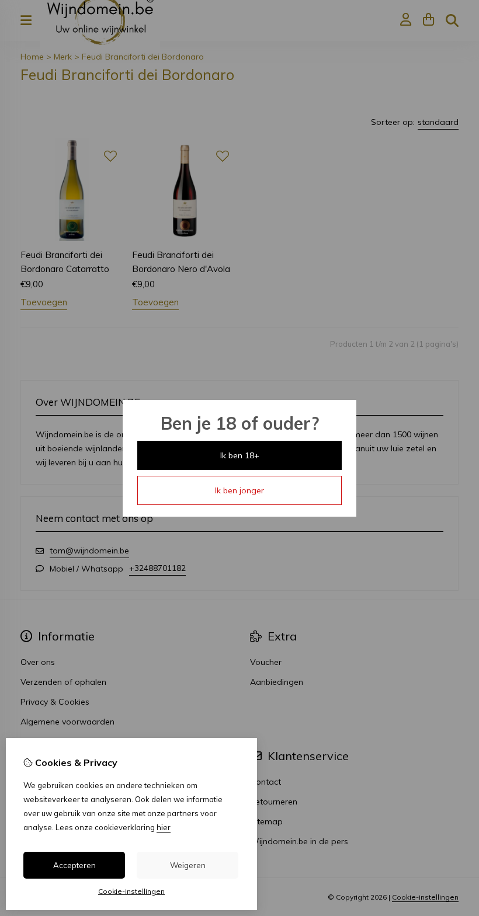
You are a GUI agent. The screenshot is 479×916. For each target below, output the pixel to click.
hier (164, 827)
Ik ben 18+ (239, 455)
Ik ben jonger (239, 490)
